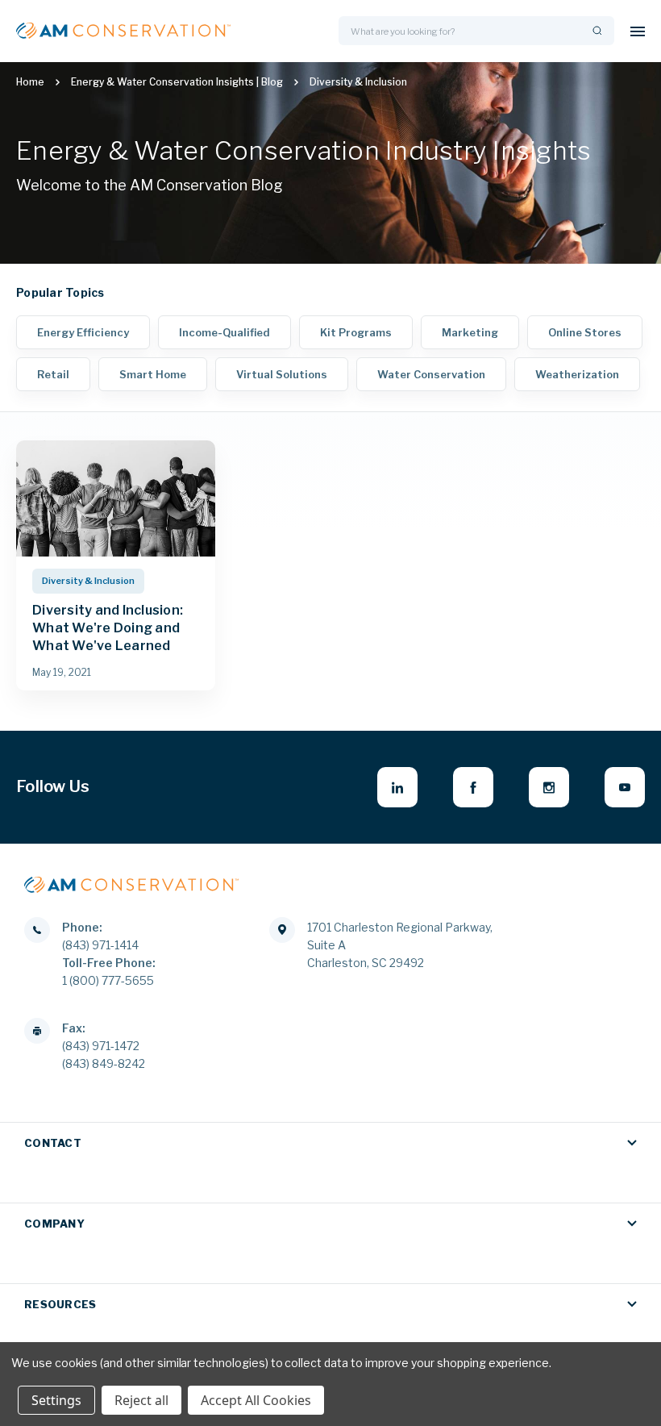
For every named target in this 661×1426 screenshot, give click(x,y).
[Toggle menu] (637, 31)
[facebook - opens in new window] (473, 787)
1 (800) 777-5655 (108, 980)
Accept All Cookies (256, 1400)
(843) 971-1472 (100, 1046)
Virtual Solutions (281, 374)
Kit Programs (356, 332)
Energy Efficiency (83, 332)
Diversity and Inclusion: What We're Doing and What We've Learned (107, 628)
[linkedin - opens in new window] (397, 787)
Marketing (470, 332)
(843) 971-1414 (100, 945)
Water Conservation (431, 374)
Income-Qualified (224, 332)
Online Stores (585, 332)
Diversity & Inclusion (88, 580)
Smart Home (152, 374)
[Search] (596, 31)
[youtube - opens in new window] (625, 787)
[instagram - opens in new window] (549, 787)
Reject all (141, 1400)
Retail (53, 374)
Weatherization (577, 374)
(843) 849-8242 (103, 1063)
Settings (56, 1400)
